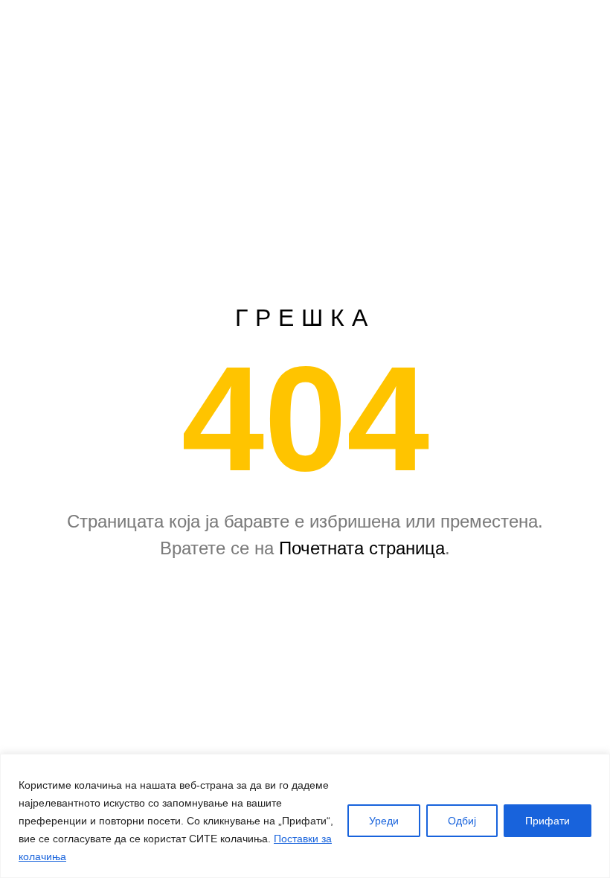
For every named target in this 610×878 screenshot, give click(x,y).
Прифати (547, 821)
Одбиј (462, 821)
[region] (305, 816)
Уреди (384, 821)
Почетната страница (362, 548)
